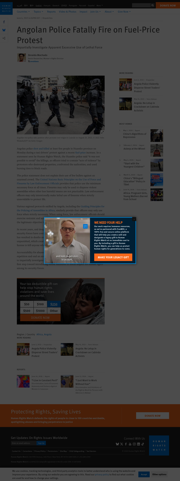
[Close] (134, 219)
